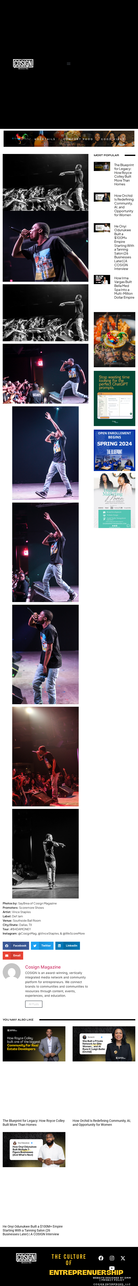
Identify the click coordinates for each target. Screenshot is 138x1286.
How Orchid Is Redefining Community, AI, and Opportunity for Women (124, 205)
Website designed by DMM (112, 1278)
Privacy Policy (113, 1280)
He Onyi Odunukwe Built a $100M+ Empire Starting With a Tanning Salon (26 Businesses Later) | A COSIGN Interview (124, 247)
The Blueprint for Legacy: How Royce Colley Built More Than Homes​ (124, 174)
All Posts (34, 1004)
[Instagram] (112, 1258)
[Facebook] (101, 1258)
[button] (69, 63)
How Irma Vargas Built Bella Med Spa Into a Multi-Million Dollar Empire (124, 287)
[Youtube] (112, 1268)
